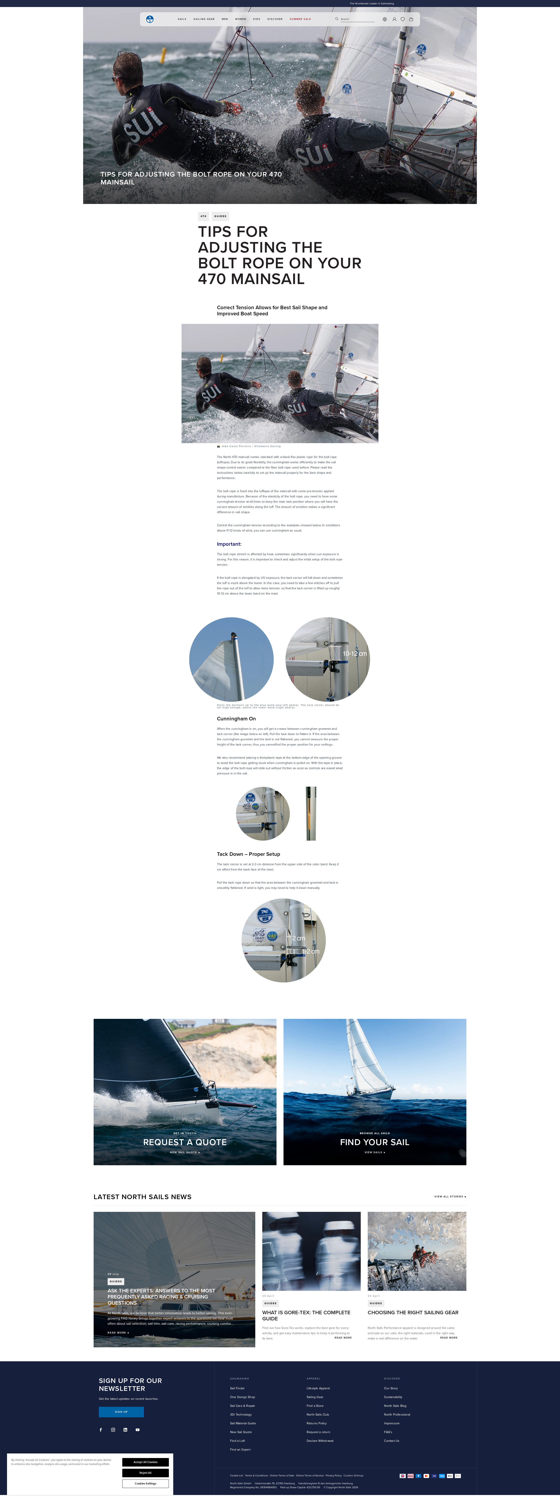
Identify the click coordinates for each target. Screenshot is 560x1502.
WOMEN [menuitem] (240, 19)
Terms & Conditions (256, 1475)
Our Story (391, 1388)
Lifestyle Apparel (318, 1388)
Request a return (318, 1432)
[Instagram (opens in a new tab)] (113, 1430)
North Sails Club (318, 1414)
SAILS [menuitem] (182, 19)
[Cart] (411, 19)
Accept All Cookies (146, 1462)
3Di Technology (241, 1414)
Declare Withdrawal (320, 1441)
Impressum (391, 1423)
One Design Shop (242, 1397)
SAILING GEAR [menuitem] (204, 19)
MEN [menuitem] (225, 19)
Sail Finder (237, 1388)
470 (203, 216)
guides (220, 216)
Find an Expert (240, 1449)
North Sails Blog (395, 1406)
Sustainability (393, 1397)
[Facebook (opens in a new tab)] (101, 1430)
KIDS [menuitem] (257, 19)
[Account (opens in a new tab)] (394, 19)
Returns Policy (317, 1423)
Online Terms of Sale (282, 1475)
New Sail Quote (241, 1432)
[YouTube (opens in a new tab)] (138, 1430)
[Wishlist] (402, 19)
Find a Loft (237, 1441)
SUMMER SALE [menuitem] (300, 19)
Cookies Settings (145, 1483)
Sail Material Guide (243, 1423)
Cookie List (236, 1475)
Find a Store (315, 1406)
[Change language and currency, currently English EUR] (385, 19)
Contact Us (391, 1441)
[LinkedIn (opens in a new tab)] (126, 1430)
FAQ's (388, 1432)
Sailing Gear (315, 1397)
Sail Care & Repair (242, 1406)
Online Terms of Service (310, 1475)
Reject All (145, 1473)
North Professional (397, 1414)
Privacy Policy (334, 1475)
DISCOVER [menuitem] (275, 19)
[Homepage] (149, 19)
